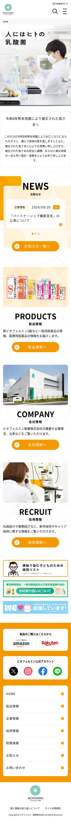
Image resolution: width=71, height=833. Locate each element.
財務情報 (12, 743)
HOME (11, 693)
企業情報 (12, 718)
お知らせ (12, 755)
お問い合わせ (15, 767)
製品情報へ (37, 347)
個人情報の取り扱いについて (25, 808)
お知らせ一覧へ (37, 246)
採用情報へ (37, 542)
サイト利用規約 (53, 808)
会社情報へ (37, 444)
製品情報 (12, 706)
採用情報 (12, 730)
